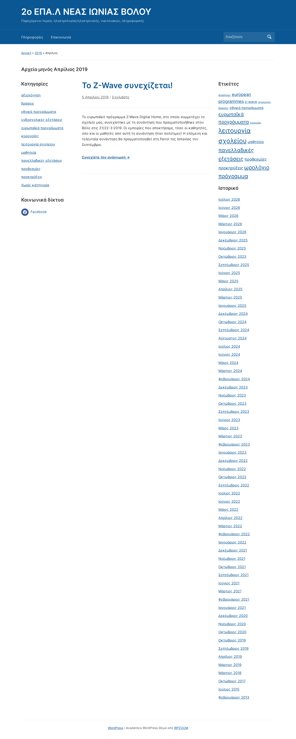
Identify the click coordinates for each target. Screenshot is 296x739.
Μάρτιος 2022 (230, 526)
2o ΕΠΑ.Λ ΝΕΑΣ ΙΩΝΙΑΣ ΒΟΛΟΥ (86, 11)
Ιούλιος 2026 (229, 199)
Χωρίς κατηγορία (35, 185)
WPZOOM (181, 728)
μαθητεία (28, 152)
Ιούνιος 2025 (229, 273)
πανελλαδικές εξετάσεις (41, 160)
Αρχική (26, 53)
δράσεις (27, 103)
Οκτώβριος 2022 (232, 477)
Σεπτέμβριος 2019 (233, 648)
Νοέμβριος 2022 (232, 469)
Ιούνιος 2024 (229, 354)
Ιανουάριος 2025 (232, 305)
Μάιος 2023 (228, 428)
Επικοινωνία (61, 37)
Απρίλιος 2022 (230, 518)
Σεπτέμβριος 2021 (233, 575)
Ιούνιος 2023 (229, 420)
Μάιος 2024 (228, 362)
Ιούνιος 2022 (229, 501)
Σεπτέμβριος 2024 (233, 330)
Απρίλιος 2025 (230, 289)
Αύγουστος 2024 (232, 338)
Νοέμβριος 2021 (231, 558)
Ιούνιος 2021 (228, 583)
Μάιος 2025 (228, 281)
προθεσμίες (31, 169)
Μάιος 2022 (228, 509)
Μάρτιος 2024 (230, 371)
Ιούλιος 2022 (229, 493)
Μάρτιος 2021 (229, 591)
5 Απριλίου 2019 (95, 97)
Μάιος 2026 (228, 215)
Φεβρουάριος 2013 (233, 697)
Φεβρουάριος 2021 (233, 599)
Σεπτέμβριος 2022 (233, 485)
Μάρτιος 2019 (229, 665)
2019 (38, 53)
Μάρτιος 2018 (229, 673)
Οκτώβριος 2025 (232, 256)
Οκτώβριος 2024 (232, 322)
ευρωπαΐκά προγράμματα (42, 128)
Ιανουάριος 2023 (232, 452)
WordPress (115, 728)
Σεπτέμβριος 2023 (233, 411)
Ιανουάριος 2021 (232, 607)
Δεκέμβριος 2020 (233, 615)
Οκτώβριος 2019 (232, 640)
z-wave (251, 102)
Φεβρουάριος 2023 (234, 444)
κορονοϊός (30, 136)
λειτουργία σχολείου (38, 144)
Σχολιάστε (120, 97)
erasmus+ (224, 95)
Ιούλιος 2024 (229, 346)
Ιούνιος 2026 (229, 207)
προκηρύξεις (31, 177)
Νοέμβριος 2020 (232, 624)
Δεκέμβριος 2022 (233, 460)
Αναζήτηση (269, 37)
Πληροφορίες (32, 37)
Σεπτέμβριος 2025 (233, 265)
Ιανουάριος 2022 (232, 542)
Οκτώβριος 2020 (232, 632)
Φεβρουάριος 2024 (234, 379)
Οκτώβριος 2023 (232, 403)
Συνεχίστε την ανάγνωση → (106, 157)
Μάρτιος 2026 (230, 224)
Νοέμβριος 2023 (232, 395)
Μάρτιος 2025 (230, 297)
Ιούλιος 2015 (228, 689)
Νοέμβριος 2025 (232, 248)
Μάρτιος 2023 (230, 436)
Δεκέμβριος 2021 (232, 550)
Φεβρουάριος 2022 (234, 534)
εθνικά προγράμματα (38, 111)
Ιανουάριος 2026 (232, 232)
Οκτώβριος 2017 (232, 681)
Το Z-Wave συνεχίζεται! (127, 85)
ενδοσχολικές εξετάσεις (41, 119)
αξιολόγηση (31, 95)
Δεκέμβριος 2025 (233, 240)
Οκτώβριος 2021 (232, 567)
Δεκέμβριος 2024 (233, 313)
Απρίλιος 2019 (230, 656)
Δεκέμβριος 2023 (233, 387)
